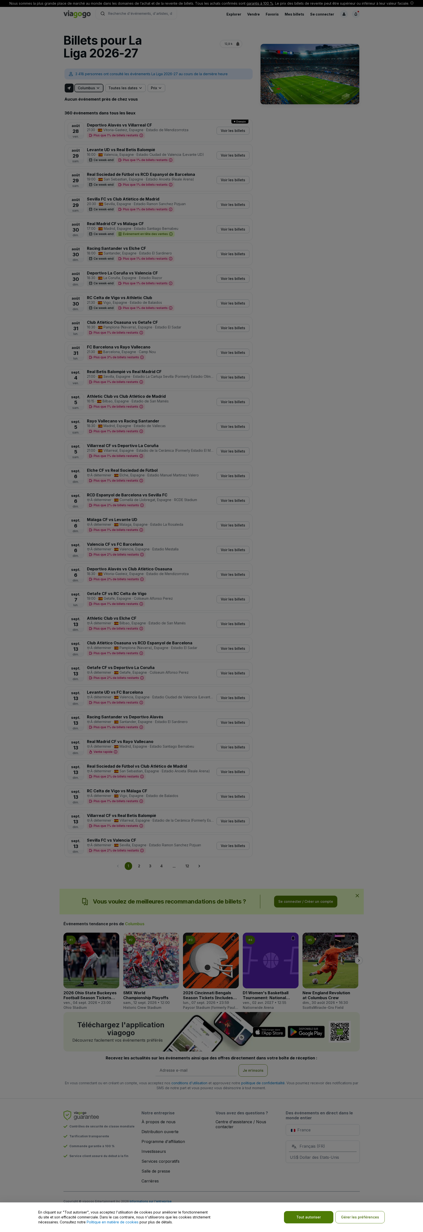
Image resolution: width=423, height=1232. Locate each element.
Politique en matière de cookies (113, 1222)
